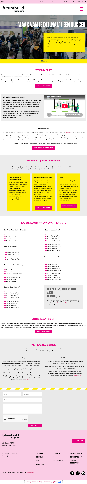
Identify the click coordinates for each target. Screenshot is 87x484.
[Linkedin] (72, 473)
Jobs (47, 2)
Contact (42, 2)
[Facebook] (83, 473)
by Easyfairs (30, 472)
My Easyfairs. (29, 379)
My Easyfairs (69, 132)
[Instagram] (78, 473)
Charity (75, 2)
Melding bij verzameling (34, 482)
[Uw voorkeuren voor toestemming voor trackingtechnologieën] (3, 482)
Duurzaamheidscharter (65, 2)
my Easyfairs (53, 2)
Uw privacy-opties (50, 482)
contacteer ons (75, 134)
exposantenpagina (14, 75)
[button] (43, 61)
